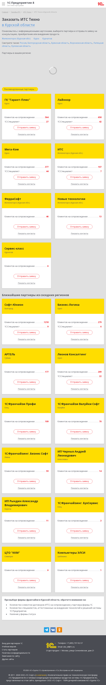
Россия (23, 42)
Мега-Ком (12, 149)
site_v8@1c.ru (69, 647)
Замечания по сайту (11, 656)
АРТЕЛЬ (10, 354)
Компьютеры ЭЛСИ (71, 552)
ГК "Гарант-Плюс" (17, 100)
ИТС (60, 149)
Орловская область (21, 46)
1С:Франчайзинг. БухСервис (78, 503)
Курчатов (47, 38)
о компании (41, 675)
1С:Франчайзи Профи (20, 404)
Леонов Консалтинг (72, 354)
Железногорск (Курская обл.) (16, 38)
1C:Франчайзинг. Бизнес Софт (26, 453)
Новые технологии (71, 199)
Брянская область (60, 42)
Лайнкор (64, 100)
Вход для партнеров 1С (12, 643)
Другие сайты (8, 659)
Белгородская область (39, 42)
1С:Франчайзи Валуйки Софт (79, 404)
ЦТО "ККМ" (12, 552)
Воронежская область (81, 42)
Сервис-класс (14, 248)
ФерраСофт (13, 199)
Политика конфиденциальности (16, 653)
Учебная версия (9, 646)
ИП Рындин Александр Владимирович (21, 503)
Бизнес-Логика (69, 304)
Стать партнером (9, 649)
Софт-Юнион (14, 304)
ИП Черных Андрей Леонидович (72, 453)
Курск (36, 38)
